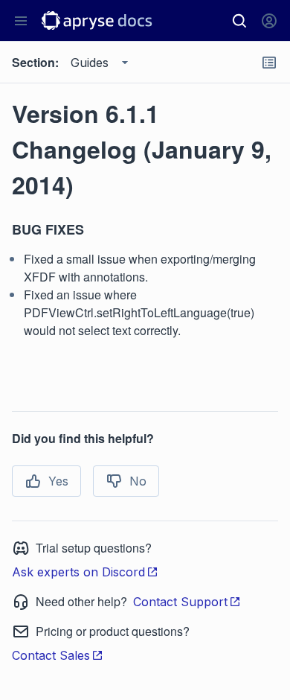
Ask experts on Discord (78, 571)
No (137, 481)
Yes (58, 481)
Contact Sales (51, 655)
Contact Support (180, 601)
